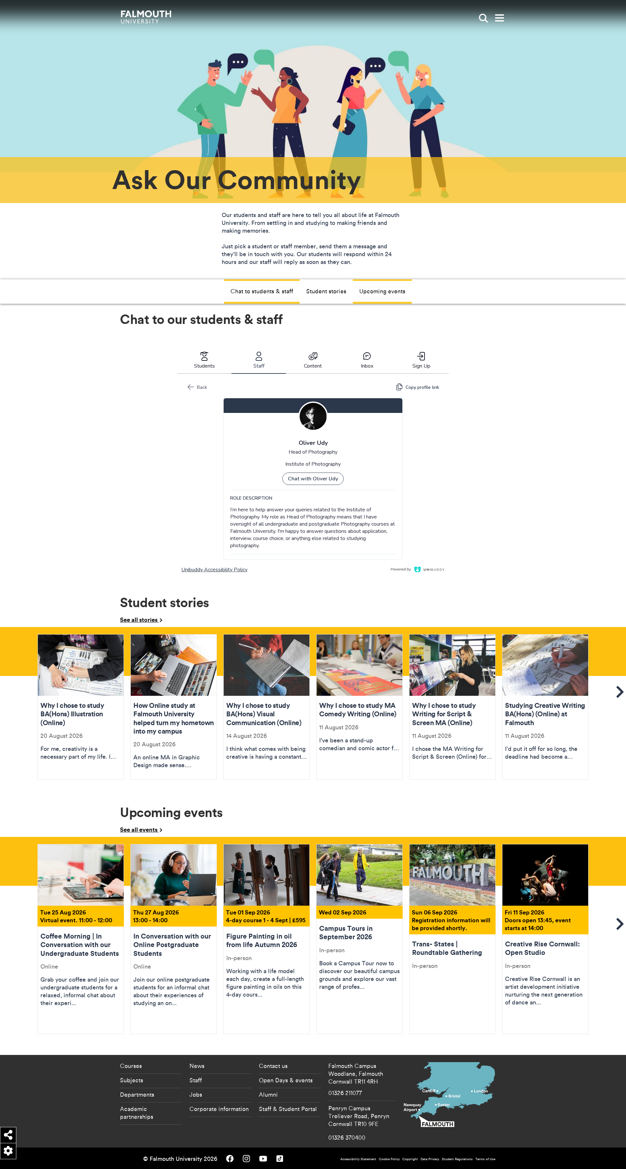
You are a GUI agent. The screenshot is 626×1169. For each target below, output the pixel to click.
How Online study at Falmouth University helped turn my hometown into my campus (173, 707)
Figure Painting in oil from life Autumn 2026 (266, 939)
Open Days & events (286, 1080)
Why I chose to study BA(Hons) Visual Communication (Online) (266, 707)
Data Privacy (430, 1159)
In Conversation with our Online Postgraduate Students (173, 939)
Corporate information (219, 1108)
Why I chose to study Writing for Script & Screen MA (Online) (452, 707)
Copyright (410, 1159)
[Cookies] (8, 1151)
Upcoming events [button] (382, 291)
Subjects (131, 1080)
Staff (195, 1080)
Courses (131, 1065)
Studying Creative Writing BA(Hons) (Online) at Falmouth (545, 707)
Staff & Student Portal (288, 1108)
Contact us (273, 1065)
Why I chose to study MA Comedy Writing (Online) (359, 707)
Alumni (268, 1094)
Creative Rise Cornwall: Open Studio (545, 939)
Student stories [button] (326, 291)
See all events (139, 829)
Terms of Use (485, 1159)
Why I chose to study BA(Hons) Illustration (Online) (80, 707)
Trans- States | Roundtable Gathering (452, 939)
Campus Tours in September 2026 (359, 939)
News (196, 1065)
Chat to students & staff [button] (262, 291)
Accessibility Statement (358, 1159)
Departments (137, 1094)
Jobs (195, 1094)
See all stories (139, 619)
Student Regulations (457, 1159)
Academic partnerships (136, 1112)
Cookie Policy (389, 1159)
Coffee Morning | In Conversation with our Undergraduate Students (80, 939)
